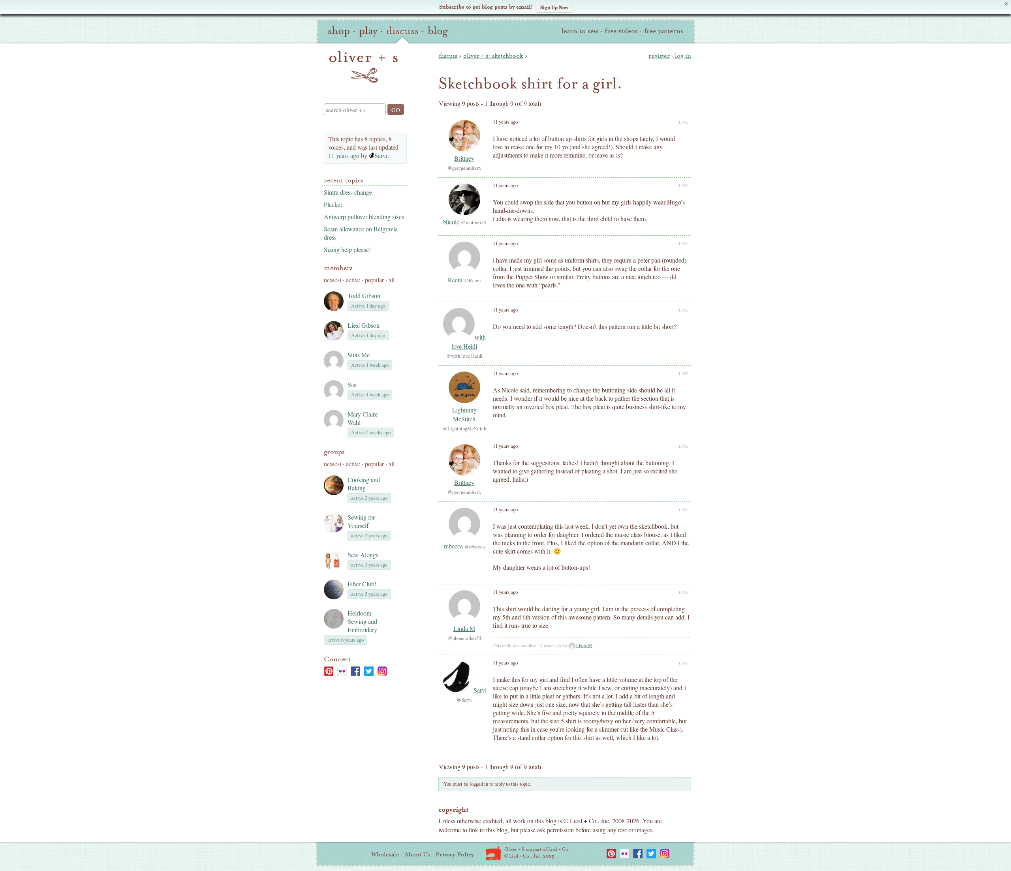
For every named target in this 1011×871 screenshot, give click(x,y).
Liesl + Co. (493, 853)
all (392, 280)
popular (374, 280)
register (659, 56)
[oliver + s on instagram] (382, 671)
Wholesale (385, 854)
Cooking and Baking (364, 483)
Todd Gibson (364, 295)
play (368, 31)
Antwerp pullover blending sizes (364, 216)
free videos (621, 31)
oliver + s (363, 67)
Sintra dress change (348, 192)
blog (438, 31)
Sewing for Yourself (361, 521)
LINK (683, 122)
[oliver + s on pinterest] (328, 671)
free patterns (663, 31)
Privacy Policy (455, 854)
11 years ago (343, 155)
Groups (334, 451)
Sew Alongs (363, 554)
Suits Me (359, 355)
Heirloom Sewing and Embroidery (362, 621)
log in (683, 56)
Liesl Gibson (364, 325)
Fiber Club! (362, 584)
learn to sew (580, 31)
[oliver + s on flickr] (342, 671)
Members (338, 267)
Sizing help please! (347, 249)
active (353, 280)
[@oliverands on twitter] (369, 671)
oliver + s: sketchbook (493, 56)
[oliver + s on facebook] (355, 671)
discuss (402, 31)
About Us (417, 854)
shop (339, 31)
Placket (333, 204)
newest (332, 280)
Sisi (352, 384)
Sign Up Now (554, 7)
